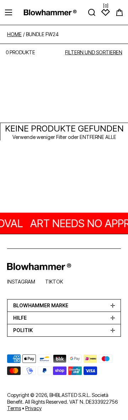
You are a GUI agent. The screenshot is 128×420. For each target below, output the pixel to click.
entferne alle (98, 137)
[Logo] (50, 12)
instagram (21, 282)
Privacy (33, 408)
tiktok (54, 282)
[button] (119, 12)
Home (14, 34)
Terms (14, 408)
